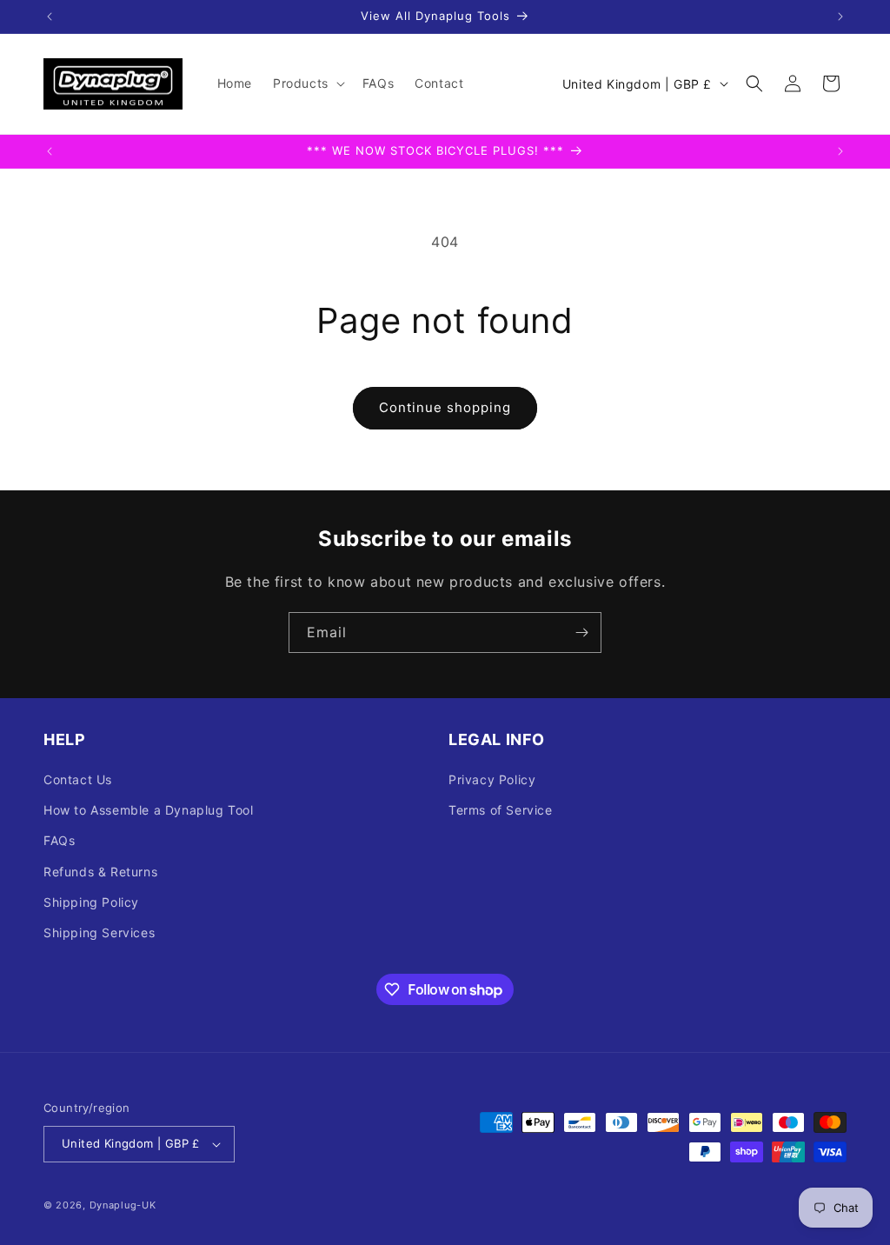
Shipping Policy (91, 902)
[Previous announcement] (49, 16)
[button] (307, 83)
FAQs (59, 840)
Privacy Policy (491, 779)
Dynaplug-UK (123, 1205)
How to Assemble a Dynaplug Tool (148, 809)
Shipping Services (99, 932)
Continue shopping (445, 407)
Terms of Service (500, 809)
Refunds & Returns (100, 871)
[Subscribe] (581, 632)
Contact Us (77, 779)
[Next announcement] (840, 16)
